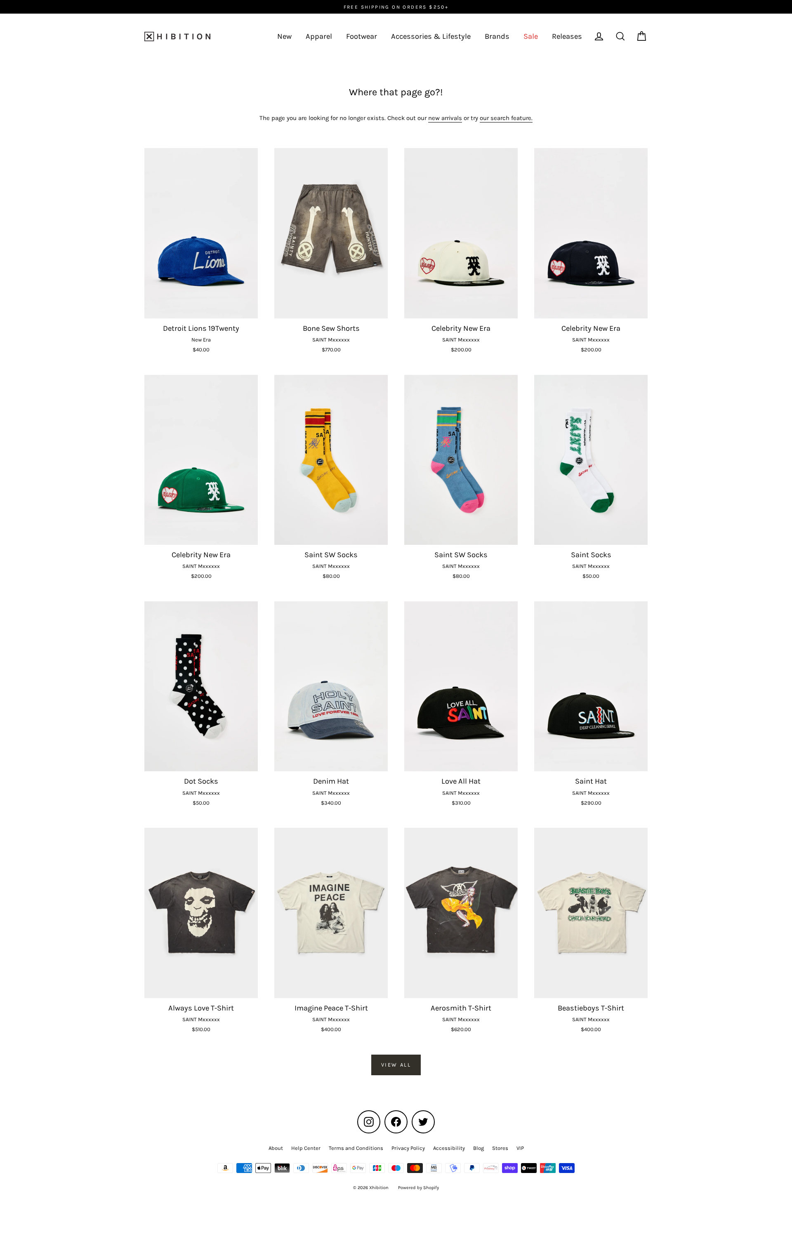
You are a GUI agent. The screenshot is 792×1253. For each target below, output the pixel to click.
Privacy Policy (408, 1148)
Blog (478, 1148)
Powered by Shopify (418, 1187)
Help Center (306, 1148)
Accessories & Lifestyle (431, 36)
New (284, 36)
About (276, 1148)
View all (396, 1065)
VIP (520, 1148)
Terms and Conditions (356, 1148)
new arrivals (445, 118)
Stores (500, 1148)
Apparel (319, 36)
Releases (567, 36)
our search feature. (506, 118)
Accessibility (449, 1148)
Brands (497, 36)
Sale (530, 36)
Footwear (361, 36)
